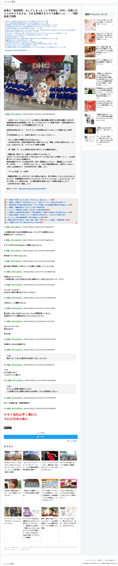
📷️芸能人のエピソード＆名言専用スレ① (16, 40)
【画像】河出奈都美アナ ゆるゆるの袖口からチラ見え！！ (21, 28)
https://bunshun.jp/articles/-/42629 (31, 189)
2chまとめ (8, 427)
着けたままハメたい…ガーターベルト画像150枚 (18, 45)
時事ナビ (100, 560)
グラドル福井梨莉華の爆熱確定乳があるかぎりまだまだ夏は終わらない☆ (24, 23)
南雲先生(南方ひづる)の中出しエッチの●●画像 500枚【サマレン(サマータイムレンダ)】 (28, 26)
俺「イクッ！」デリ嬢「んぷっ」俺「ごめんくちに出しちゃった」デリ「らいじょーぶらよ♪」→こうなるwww (33, 33)
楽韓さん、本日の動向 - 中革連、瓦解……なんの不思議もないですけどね (24, 21)
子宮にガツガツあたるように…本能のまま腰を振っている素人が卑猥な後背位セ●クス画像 (28, 43)
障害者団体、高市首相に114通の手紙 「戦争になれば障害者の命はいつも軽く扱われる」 (28, 24)
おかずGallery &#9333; (12, 36)
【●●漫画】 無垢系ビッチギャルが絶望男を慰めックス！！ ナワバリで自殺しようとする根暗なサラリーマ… (33, 47)
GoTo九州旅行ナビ (110, 560)
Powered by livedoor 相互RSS (16, 50)
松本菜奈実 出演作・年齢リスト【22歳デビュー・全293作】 (21, 42)
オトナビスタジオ (91, 560)
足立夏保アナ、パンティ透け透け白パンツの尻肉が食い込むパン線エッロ (24, 35)
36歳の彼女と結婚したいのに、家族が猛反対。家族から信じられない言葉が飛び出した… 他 (29, 38)
